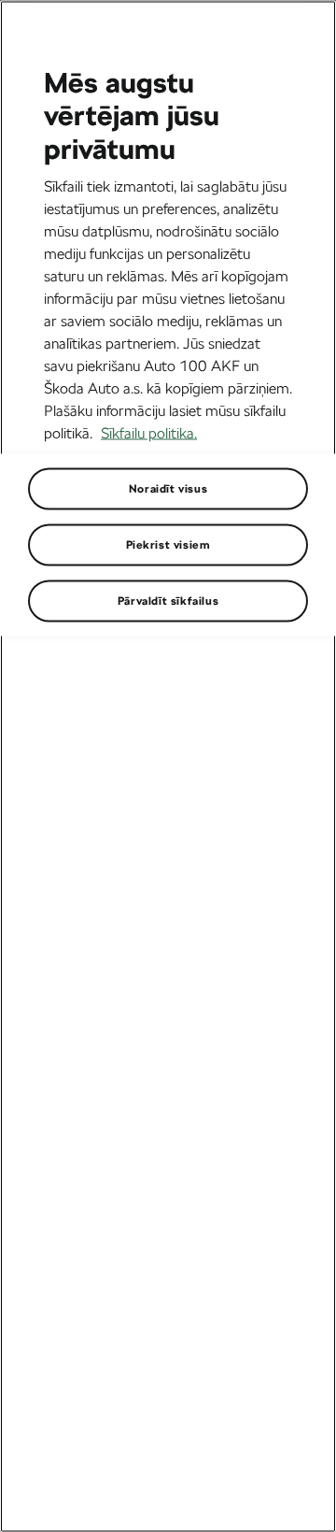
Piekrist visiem (168, 544)
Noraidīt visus (168, 487)
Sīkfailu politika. (149, 432)
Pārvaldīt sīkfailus (168, 600)
